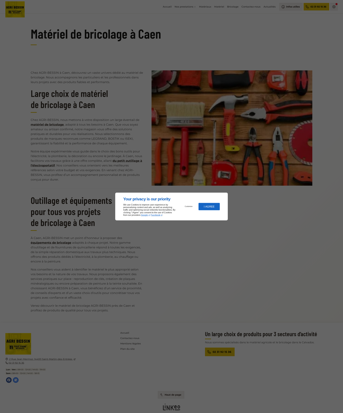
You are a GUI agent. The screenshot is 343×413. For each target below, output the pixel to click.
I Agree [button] (209, 206)
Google (144, 215)
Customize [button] (189, 206)
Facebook (155, 215)
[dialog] (171, 206)
